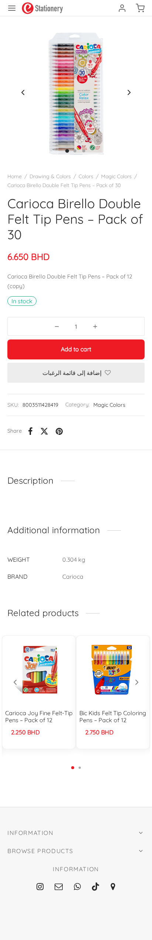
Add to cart (76, 349)
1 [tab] (72, 767)
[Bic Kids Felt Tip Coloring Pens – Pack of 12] (113, 670)
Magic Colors (116, 176)
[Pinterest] (59, 431)
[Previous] (15, 682)
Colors (86, 176)
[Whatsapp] (77, 887)
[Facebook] (30, 431)
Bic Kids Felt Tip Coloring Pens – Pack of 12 (112, 716)
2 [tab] (80, 768)
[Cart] (140, 8)
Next (129, 92)
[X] (44, 431)
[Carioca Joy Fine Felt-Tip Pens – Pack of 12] (39, 670)
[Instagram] (40, 887)
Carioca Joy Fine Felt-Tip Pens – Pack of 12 (39, 716)
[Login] (122, 8)
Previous (22, 92)
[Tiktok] (95, 887)
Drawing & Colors (50, 176)
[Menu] (11, 8)
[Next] (137, 682)
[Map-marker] (113, 887)
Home (14, 176)
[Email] (58, 887)
